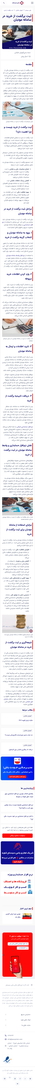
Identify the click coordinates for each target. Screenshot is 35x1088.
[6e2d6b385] (7, 1060)
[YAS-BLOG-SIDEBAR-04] (17, 771)
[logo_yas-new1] (18, 3)
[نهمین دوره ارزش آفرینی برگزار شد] (27, 916)
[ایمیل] (17, 1084)
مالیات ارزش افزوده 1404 (26, 720)
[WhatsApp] (25, 1079)
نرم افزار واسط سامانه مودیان (15, 255)
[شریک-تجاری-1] (17, 855)
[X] (10, 1077)
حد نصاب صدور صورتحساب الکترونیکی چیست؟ (19, 735)
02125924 (10, 1035)
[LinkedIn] (15, 1079)
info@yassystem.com (14, 1039)
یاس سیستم (28, 10)
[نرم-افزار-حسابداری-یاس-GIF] (17, 886)
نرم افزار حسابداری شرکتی (25, 427)
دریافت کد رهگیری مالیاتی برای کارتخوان (21, 750)
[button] (32, 3)
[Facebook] (5, 1079)
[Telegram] (30, 1079)
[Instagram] (20, 1079)
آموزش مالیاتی (19, 10)
